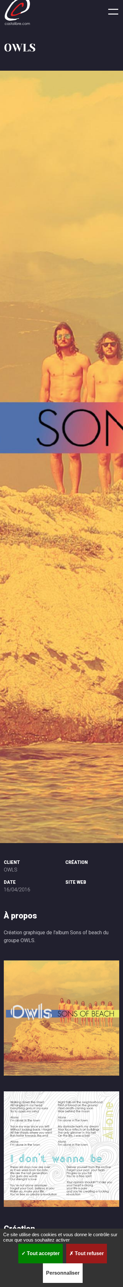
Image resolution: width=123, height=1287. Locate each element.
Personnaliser (62, 1273)
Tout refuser (88, 1253)
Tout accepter (43, 1253)
